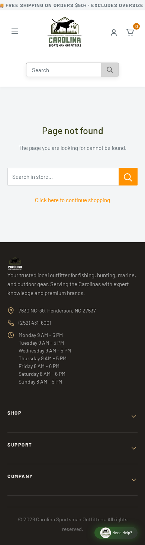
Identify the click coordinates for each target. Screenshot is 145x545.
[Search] (110, 70)
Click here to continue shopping (72, 200)
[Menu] (14, 32)
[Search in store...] (128, 176)
